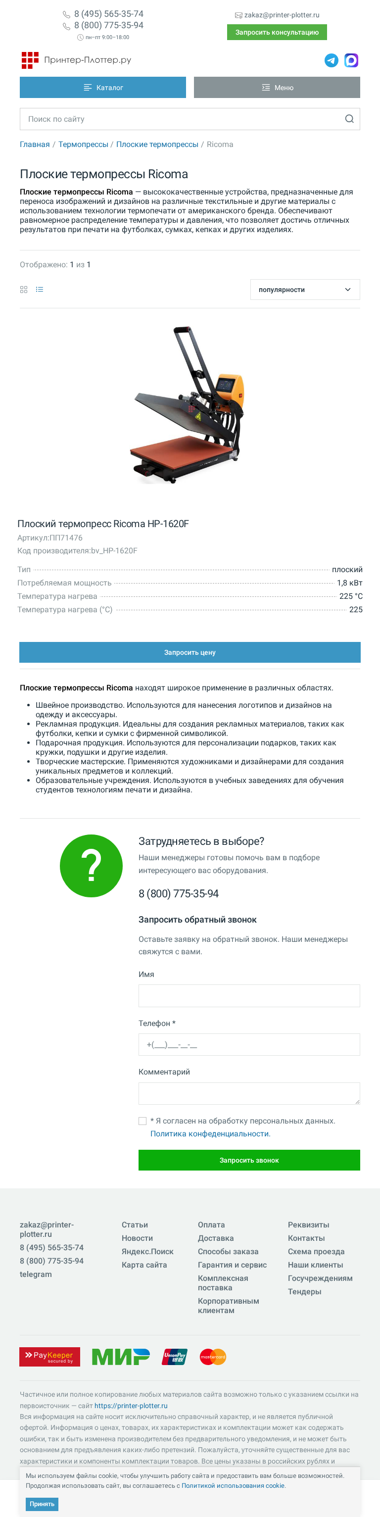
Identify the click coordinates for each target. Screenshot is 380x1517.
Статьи (135, 1224)
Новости (137, 1238)
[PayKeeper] (49, 1356)
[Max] (351, 60)
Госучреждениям (320, 1278)
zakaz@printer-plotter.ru (282, 15)
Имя (146, 974)
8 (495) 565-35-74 (108, 14)
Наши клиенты (315, 1265)
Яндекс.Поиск (148, 1251)
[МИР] (120, 1356)
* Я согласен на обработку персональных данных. (242, 1127)
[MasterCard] (213, 1356)
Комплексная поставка (223, 1282)
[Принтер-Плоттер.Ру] (76, 60)
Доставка (216, 1238)
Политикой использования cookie (233, 1485)
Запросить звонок (249, 1160)
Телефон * (157, 1023)
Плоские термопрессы (157, 144)
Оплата (211, 1224)
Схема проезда (316, 1251)
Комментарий (164, 1072)
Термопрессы (83, 144)
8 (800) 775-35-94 (108, 25)
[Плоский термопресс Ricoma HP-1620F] (187, 407)
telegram (36, 1274)
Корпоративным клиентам (228, 1305)
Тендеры (305, 1291)
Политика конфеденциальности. (210, 1133)
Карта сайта (144, 1265)
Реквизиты (309, 1224)
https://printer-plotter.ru (131, 1406)
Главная (35, 144)
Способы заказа (228, 1251)
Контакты (306, 1238)
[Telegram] (331, 60)
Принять (42, 1504)
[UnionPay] (174, 1356)
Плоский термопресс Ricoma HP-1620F (103, 524)
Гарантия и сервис (232, 1265)
